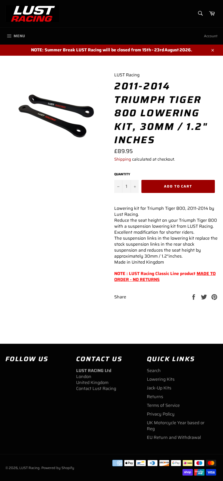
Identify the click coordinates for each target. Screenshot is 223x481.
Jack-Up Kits (159, 388)
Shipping (122, 159)
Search (154, 370)
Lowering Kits (161, 379)
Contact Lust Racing (96, 388)
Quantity (122, 174)
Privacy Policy (161, 414)
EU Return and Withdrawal (174, 437)
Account (211, 36)
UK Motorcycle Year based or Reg (176, 425)
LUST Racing (29, 468)
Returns (155, 396)
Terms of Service (163, 405)
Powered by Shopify (57, 468)
